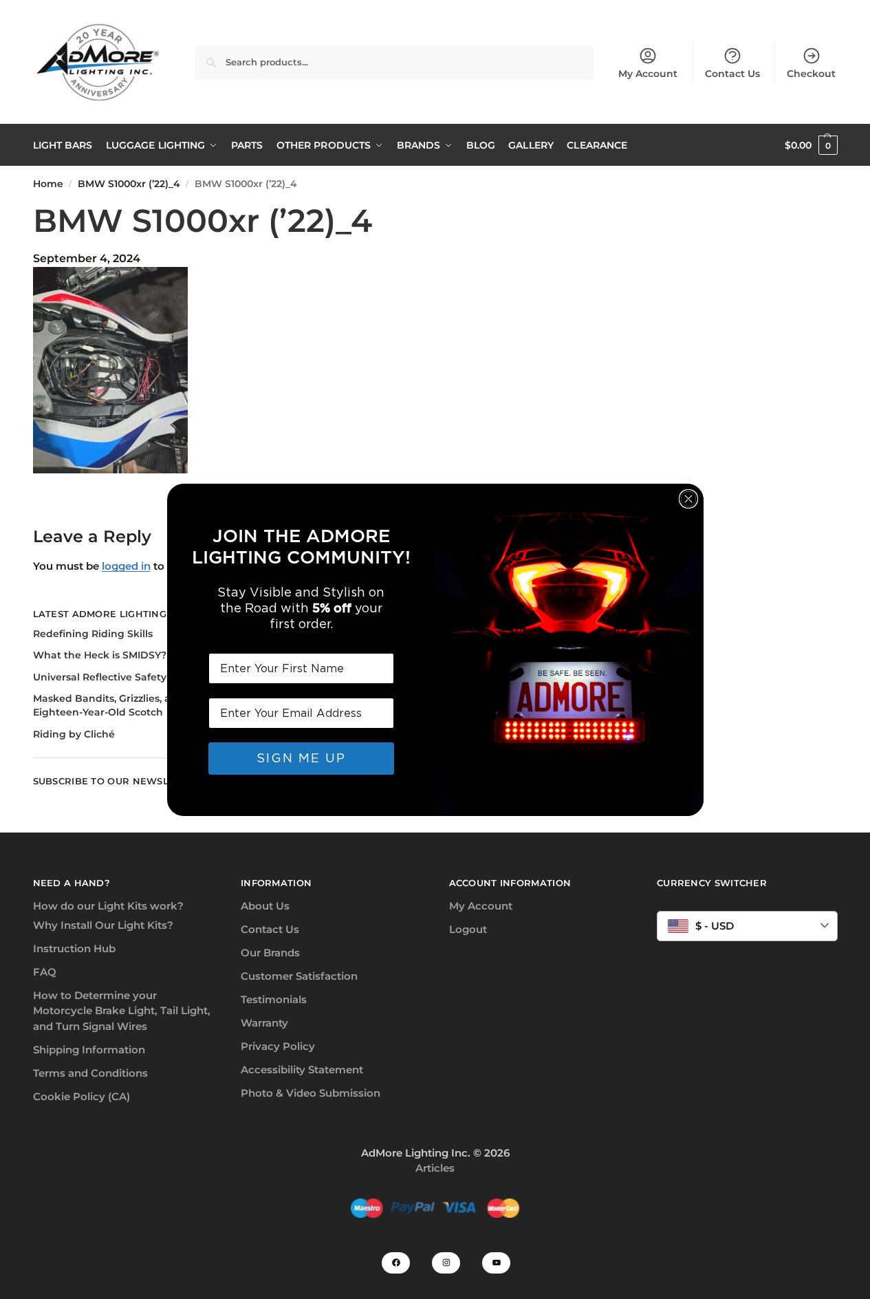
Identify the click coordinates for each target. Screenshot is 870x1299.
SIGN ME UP (301, 757)
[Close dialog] (688, 499)
